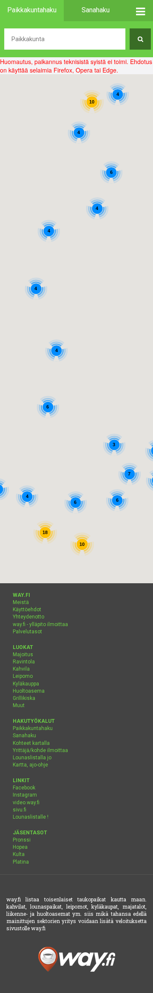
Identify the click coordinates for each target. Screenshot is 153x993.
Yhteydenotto (28, 617)
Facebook (24, 788)
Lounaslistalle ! (30, 817)
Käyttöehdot (27, 610)
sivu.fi (19, 810)
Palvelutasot (27, 632)
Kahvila (21, 669)
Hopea (20, 847)
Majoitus (23, 654)
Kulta (19, 854)
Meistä (21, 602)
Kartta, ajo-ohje (30, 765)
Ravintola (24, 662)
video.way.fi (26, 803)
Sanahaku (24, 735)
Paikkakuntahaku (33, 728)
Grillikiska (24, 698)
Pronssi (22, 840)
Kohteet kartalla (31, 743)
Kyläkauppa (26, 684)
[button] (140, 10)
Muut (19, 705)
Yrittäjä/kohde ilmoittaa (40, 750)
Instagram (25, 795)
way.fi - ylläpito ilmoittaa (40, 624)
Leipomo (23, 676)
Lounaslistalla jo (32, 758)
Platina (21, 862)
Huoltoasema (29, 691)
